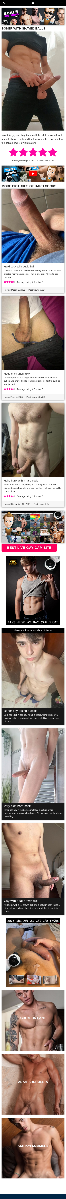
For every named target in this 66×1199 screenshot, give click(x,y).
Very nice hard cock (17, 806)
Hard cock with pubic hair (19, 266)
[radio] (13, 152)
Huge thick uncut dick (17, 373)
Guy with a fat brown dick (21, 900)
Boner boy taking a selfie (20, 710)
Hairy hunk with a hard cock (21, 480)
